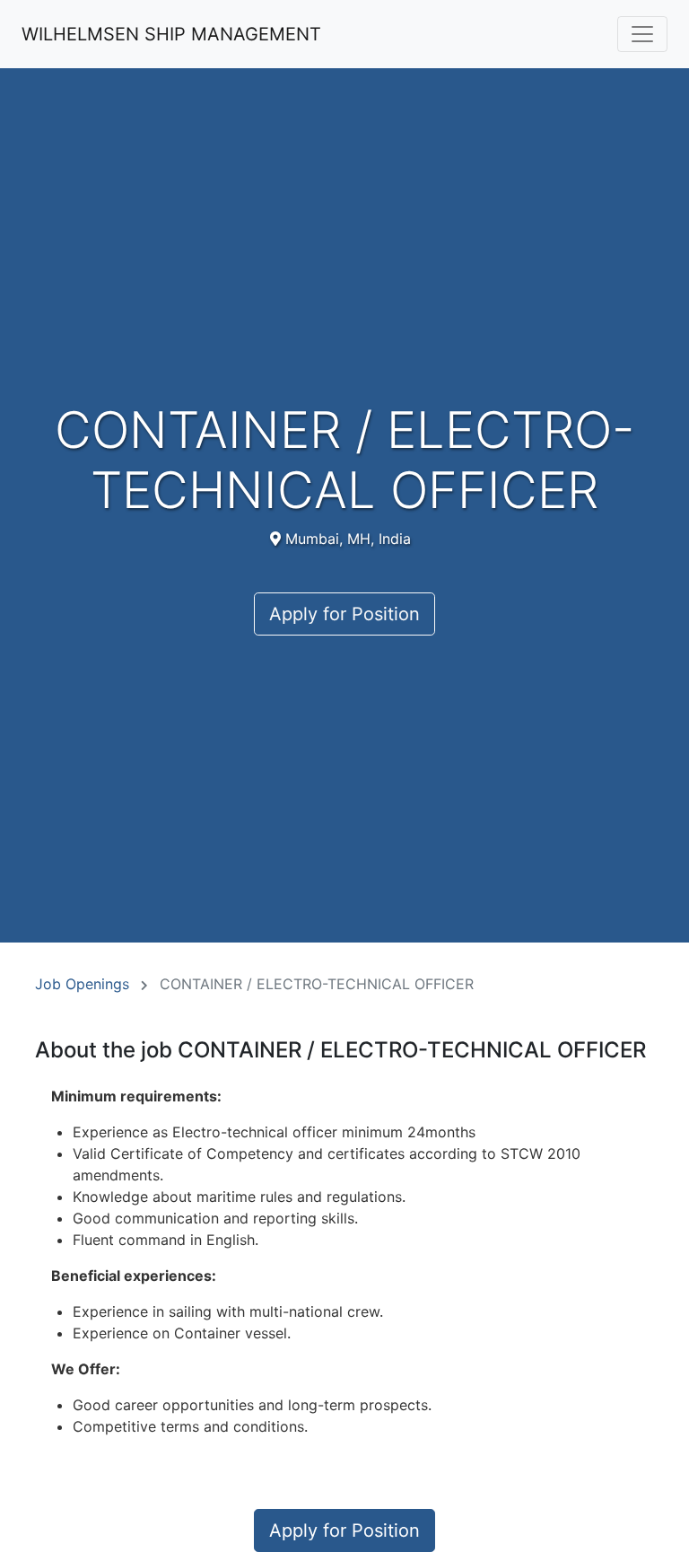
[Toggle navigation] (642, 34)
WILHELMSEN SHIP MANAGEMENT (171, 34)
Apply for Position (344, 614)
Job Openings (82, 984)
